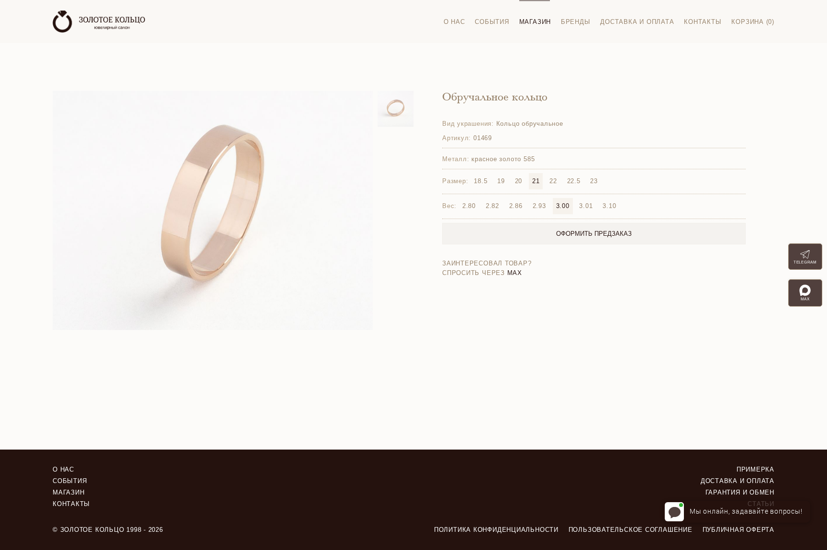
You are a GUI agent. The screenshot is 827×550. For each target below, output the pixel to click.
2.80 (469, 205)
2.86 (516, 205)
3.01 (585, 205)
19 (501, 181)
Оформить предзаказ (594, 233)
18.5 (480, 181)
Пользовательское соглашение (631, 529)
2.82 (492, 205)
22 (553, 181)
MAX (514, 272)
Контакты (702, 21)
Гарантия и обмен (739, 492)
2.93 (539, 205)
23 (594, 181)
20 (519, 181)
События (492, 21)
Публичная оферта (738, 529)
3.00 (563, 205)
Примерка (755, 469)
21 (536, 181)
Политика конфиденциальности (496, 529)
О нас (454, 21)
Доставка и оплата (637, 21)
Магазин (535, 21)
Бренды (576, 21)
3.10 (609, 205)
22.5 (574, 181)
